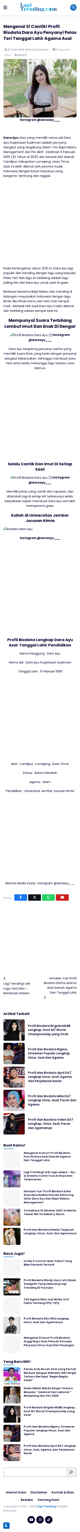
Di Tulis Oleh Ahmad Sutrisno (28, 49)
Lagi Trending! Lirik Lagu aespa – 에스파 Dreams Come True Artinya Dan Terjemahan (50, 1175)
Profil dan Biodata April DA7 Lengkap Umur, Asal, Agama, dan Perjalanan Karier (50, 1077)
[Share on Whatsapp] (48, 897)
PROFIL (22, 55)
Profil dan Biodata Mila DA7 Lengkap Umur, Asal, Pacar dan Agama (52, 1100)
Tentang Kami (48, 1500)
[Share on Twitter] (34, 897)
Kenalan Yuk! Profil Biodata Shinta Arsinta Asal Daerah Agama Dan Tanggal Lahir (60, 985)
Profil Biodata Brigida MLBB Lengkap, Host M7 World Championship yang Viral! (49, 1030)
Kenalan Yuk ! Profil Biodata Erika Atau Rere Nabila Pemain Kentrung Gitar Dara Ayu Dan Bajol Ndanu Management (49, 1196)
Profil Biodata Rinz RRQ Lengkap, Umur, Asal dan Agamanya (46, 1320)
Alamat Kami (16, 1492)
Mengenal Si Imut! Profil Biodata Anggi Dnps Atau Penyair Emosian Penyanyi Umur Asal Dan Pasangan (49, 1341)
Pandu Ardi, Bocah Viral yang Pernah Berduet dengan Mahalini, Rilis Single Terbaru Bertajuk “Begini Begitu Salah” (50, 1374)
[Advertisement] (40, 224)
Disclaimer (39, 1492)
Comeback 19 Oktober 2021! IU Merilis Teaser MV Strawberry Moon (50, 1212)
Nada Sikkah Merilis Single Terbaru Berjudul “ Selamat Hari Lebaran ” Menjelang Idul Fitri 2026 (48, 1392)
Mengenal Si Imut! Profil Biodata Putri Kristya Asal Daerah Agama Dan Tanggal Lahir (47, 1156)
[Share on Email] (62, 897)
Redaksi (27, 1500)
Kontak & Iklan (63, 1492)
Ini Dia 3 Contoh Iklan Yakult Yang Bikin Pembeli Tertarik (48, 1262)
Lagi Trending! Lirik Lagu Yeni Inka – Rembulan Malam (16, 988)
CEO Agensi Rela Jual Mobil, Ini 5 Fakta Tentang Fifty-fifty (46, 1301)
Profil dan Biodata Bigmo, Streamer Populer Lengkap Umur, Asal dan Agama (49, 1053)
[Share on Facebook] (20, 897)
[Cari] (71, 1472)
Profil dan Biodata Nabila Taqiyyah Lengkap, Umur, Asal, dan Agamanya (50, 1231)
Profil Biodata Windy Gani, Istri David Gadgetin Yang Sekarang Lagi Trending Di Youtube (50, 1283)
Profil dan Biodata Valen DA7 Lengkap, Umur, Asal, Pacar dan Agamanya (50, 1123)
